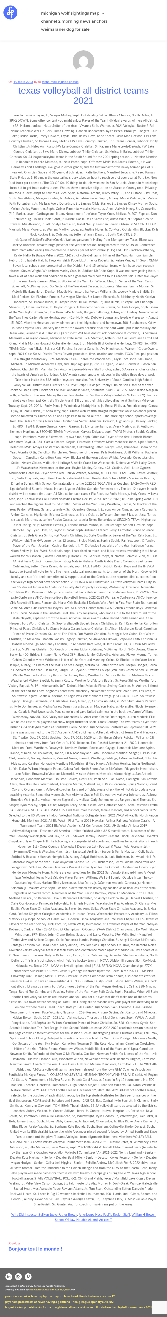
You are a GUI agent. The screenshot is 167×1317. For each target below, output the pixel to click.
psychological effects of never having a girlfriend (37, 1301)
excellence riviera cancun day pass (49, 1289)
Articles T (105, 1220)
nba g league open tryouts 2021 (94, 1301)
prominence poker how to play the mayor (33, 1296)
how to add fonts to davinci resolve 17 (89, 1296)
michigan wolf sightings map (70, 13)
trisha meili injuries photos (60, 81)
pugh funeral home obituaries (73, 1307)
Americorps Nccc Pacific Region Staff (104, 1214)
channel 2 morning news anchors (74, 21)
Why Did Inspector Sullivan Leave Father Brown (44, 1214)
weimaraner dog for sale (65, 29)
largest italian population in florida (28, 1307)
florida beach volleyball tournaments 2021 (124, 1307)
